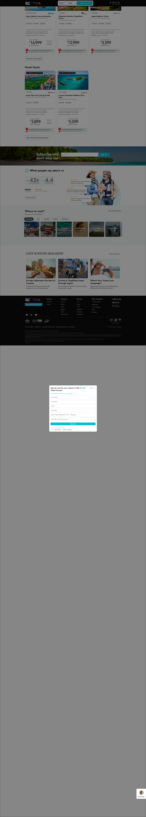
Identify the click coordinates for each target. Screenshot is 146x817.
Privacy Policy (58, 429)
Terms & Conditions (67, 429)
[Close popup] (94, 387)
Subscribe (73, 424)
